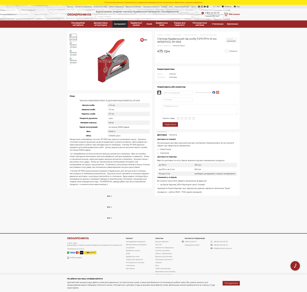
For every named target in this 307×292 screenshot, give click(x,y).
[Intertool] (144, 40)
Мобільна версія (75, 257)
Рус (214, 6)
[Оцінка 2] (182, 118)
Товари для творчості (179, 24)
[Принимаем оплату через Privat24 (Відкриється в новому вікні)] (68, 252)
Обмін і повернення (116, 7)
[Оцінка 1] (179, 118)
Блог (171, 7)
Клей (149, 24)
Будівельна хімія (162, 24)
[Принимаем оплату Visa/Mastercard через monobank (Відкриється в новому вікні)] (81, 252)
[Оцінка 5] (194, 118)
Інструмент (120, 24)
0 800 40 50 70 (212, 13)
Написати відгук (179, 45)
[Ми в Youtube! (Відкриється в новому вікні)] (205, 7)
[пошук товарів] (192, 16)
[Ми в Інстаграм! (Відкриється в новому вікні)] (202, 7)
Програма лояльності (151, 7)
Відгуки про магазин (133, 7)
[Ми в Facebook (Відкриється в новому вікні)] (199, 7)
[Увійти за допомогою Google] (217, 92)
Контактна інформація (83, 7)
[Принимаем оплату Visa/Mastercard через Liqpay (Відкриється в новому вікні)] (75, 252)
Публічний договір (182, 7)
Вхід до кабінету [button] (161, 242)
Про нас (70, 7)
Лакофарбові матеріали (78, 24)
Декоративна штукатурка (101, 24)
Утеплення (217, 24)
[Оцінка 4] (190, 118)
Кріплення (232, 24)
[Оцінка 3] (186, 118)
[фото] (78, 238)
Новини (164, 7)
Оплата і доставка (100, 7)
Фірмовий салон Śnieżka (165, 271)
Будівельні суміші (136, 24)
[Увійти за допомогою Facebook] (213, 92)
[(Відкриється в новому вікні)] (90, 252)
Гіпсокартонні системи (200, 24)
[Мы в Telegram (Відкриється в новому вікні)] (208, 7)
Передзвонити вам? (212, 16)
